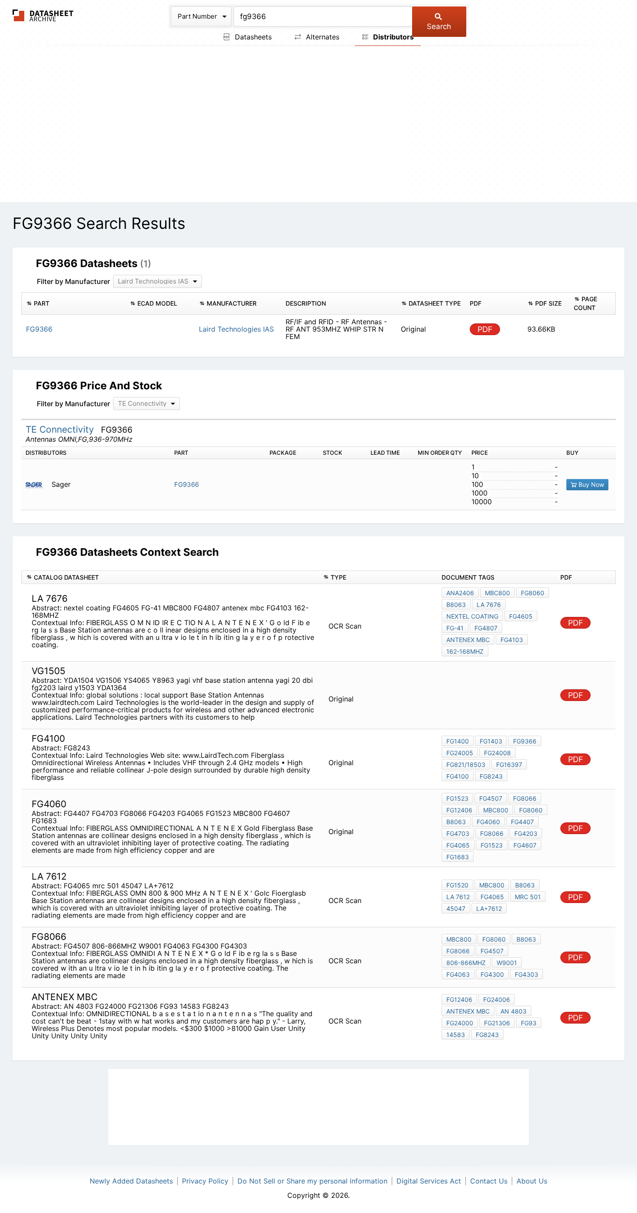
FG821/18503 (465, 764)
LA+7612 (489, 908)
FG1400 (457, 741)
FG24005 (459, 752)
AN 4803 (513, 1011)
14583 (455, 1034)
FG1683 (457, 857)
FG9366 (186, 484)
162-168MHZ (465, 651)
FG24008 (497, 752)
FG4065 (458, 845)
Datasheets (252, 37)
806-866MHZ (466, 962)
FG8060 (532, 593)
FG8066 (524, 798)
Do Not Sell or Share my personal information (312, 1181)
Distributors (392, 37)
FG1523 (457, 798)
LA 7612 (458, 896)
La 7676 (489, 604)
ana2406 (460, 593)
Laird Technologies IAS (236, 329)
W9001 (507, 962)
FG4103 (511, 639)
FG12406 (459, 810)
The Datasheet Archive (43, 15)
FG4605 (521, 616)
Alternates (321, 37)
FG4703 (457, 833)
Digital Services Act (428, 1181)
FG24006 (496, 999)
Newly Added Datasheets (131, 1181)
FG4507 (490, 798)
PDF (485, 329)
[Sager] (37, 484)
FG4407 (522, 821)
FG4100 (457, 776)
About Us (532, 1181)
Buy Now (590, 484)
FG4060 (488, 821)
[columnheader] (73, 303)
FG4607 (525, 845)
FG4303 (526, 974)
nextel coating (472, 616)
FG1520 (457, 885)
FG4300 (492, 974)
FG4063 (458, 974)
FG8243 (491, 776)
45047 (455, 908)
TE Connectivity (61, 429)
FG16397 (509, 764)
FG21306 (497, 1023)
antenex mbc (468, 639)
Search (439, 26)
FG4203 (525, 833)
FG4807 (485, 628)
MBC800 (497, 593)
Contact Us (488, 1181)
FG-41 (455, 628)
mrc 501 (528, 896)
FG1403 (491, 741)
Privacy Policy (205, 1181)
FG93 (528, 1023)
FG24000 (459, 1023)
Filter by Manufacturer (73, 281)
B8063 (456, 604)
